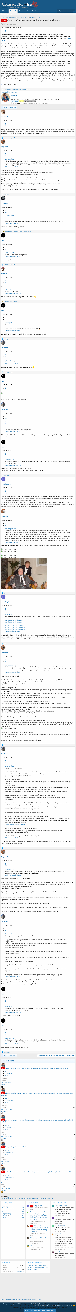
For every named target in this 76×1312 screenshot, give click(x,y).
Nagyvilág (5, 1216)
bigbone (3, 1190)
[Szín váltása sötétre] (74, 10)
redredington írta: (10, 529)
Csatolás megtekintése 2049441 (15, 626)
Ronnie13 (57, 1252)
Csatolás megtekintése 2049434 (15, 620)
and (9, 138)
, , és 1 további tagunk (17, 89)
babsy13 (65, 1205)
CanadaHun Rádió (7, 1208)
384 (23, 1217)
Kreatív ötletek (34, 1223)
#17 (6, 866)
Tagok (34, 11)
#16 (6, 763)
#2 (5, 126)
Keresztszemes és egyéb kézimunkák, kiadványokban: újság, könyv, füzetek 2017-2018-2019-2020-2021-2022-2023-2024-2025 (39, 1216)
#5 (5, 249)
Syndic (56, 1234)
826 (23, 1212)
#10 (6, 418)
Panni (3, 240)
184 (23, 1206)
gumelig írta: (9, 323)
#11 (6, 456)
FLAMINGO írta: (10, 253)
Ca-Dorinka (58, 1226)
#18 (6, 930)
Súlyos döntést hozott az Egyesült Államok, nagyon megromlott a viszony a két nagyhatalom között (37, 1068)
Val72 (56, 1217)
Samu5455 (4, 1111)
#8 (5, 357)
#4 (5, 212)
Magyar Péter (36, 1206)
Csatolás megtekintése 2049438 (15, 628)
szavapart (4, 117)
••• (73, 1215)
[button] (7, 11)
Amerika (4, 1206)
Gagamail (4, 147)
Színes (4, 1217)
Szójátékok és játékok (36, 1249)
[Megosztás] (5, 31)
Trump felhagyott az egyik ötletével (16, 1147)
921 (23, 1214)
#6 (5, 283)
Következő (12, 107)
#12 (6, 493)
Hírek (4, 11)
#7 (5, 319)
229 (23, 1208)
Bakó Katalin (58, 1205)
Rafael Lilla (20, 1271)
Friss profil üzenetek (59, 1203)
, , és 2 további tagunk (18, 231)
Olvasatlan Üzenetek (6, 14)
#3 (5, 156)
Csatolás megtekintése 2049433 (15, 630)
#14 (6, 611)
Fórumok (13, 11)
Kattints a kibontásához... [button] (9, 92)
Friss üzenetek (23, 11)
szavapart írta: (9, 159)
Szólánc (32, 1246)
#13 (6, 525)
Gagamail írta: (9, 216)
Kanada (4, 23)
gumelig (4, 273)
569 (23, 1216)
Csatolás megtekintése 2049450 (15, 824)
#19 (6, 1003)
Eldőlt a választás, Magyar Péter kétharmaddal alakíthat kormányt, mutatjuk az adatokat (39, 1229)
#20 (6, 1035)
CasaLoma (4, 347)
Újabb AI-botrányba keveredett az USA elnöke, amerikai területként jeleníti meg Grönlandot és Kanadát (38, 1172)
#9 (5, 390)
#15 (6, 662)
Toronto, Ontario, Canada (51, 99)
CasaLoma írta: (9, 459)
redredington (6, 484)
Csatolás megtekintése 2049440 (15, 622)
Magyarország (6, 1214)
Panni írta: (8, 289)
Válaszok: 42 (18, 27)
